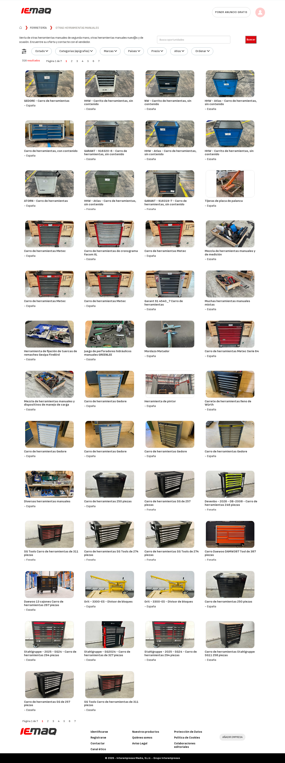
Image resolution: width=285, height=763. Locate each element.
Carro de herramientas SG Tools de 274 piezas (111, 553)
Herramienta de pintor (160, 401)
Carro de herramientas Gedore (105, 401)
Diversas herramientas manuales (47, 501)
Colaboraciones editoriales (184, 745)
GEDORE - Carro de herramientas (46, 101)
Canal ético (98, 749)
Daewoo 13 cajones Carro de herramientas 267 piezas (43, 603)
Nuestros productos (145, 732)
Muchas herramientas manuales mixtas (227, 303)
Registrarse (98, 737)
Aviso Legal (139, 743)
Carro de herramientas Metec (45, 251)
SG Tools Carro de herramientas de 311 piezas (51, 553)
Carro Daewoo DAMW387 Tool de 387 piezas (230, 553)
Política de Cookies (187, 737)
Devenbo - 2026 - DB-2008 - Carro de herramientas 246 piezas (231, 503)
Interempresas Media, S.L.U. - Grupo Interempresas (148, 758)
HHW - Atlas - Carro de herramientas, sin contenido (231, 102)
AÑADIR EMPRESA (232, 737)
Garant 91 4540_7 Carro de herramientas (163, 303)
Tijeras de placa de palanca (224, 201)
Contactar (98, 743)
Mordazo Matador (156, 351)
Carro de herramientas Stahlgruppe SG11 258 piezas (230, 653)
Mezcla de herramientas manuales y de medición (230, 252)
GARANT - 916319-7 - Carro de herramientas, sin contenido (165, 202)
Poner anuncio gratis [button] (231, 12)
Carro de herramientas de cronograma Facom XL (111, 252)
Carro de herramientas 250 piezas (108, 501)
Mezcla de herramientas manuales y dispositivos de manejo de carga (49, 403)
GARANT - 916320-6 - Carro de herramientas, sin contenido (105, 152)
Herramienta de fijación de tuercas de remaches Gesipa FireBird (50, 353)
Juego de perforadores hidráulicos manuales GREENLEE (107, 353)
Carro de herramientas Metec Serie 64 (232, 351)
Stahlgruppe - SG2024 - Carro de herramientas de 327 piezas (107, 653)
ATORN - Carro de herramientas (46, 201)
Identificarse (99, 732)
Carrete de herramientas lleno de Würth (228, 403)
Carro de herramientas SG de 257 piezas (167, 503)
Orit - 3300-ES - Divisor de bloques (108, 602)
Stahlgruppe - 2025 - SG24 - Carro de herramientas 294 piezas (50, 653)
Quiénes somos (142, 737)
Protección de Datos (188, 732)
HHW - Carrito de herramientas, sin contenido (108, 102)
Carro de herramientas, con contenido (51, 151)
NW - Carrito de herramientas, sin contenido (167, 102)
